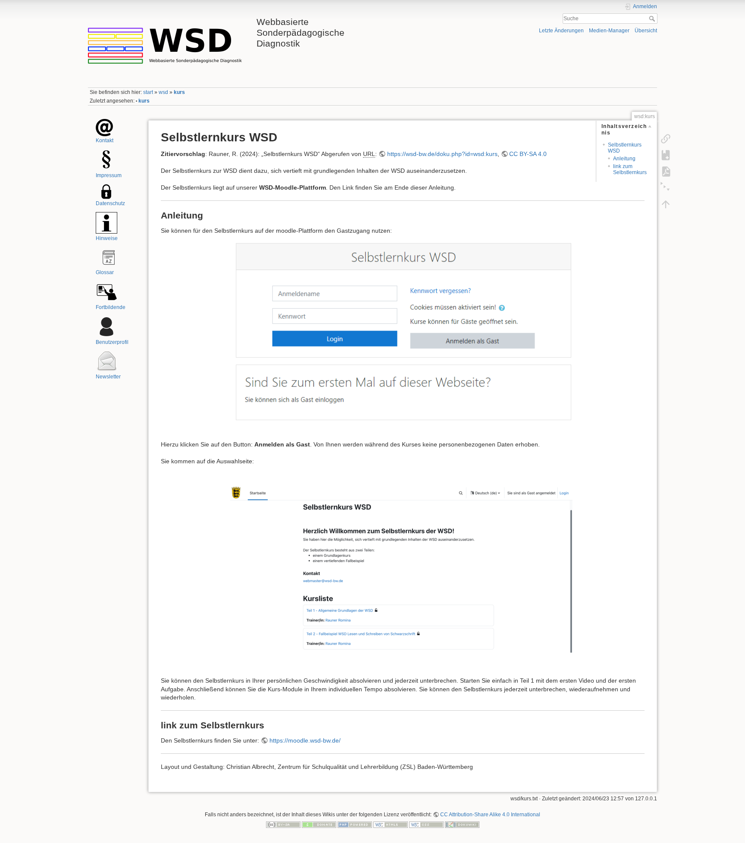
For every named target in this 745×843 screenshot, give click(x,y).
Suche (653, 19)
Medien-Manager (609, 31)
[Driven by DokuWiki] (462, 824)
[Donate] (319, 824)
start (148, 92)
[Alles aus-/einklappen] (666, 187)
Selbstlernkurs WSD (625, 147)
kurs (179, 92)
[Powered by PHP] (355, 824)
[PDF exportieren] (666, 171)
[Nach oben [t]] (666, 204)
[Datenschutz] (106, 191)
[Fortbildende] (106, 292)
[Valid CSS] (426, 824)
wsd (163, 92)
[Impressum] (106, 160)
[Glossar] (109, 257)
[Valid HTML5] (390, 824)
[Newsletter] (106, 361)
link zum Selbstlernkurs (630, 169)
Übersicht (646, 31)
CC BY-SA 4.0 (528, 153)
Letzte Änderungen (561, 31)
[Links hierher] (666, 138)
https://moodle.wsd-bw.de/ (305, 740)
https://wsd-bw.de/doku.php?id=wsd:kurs (442, 153)
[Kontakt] (104, 127)
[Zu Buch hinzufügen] (666, 155)
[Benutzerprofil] (106, 326)
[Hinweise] (106, 223)
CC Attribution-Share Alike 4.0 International (490, 815)
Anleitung (624, 159)
